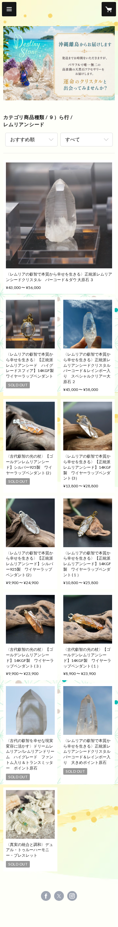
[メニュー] (9, 9)
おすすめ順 (22, 139)
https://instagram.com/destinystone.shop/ (72, 896)
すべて (72, 139)
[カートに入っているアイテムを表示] (109, 9)
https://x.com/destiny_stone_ (59, 896)
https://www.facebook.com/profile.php (46, 896)
